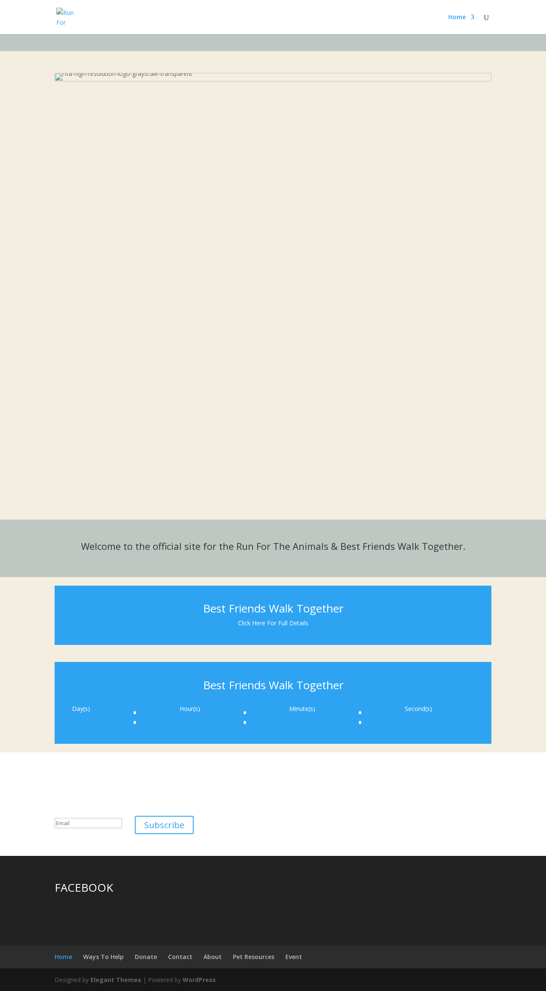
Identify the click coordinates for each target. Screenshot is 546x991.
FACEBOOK (84, 887)
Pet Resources (253, 957)
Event (293, 957)
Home (457, 17)
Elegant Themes (115, 980)
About (212, 957)
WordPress (199, 980)
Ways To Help (103, 957)
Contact (180, 957)
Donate (146, 957)
